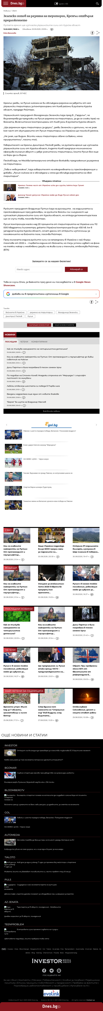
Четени (24, 341)
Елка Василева (9, 33)
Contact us (91, 1000)
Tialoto (10, 857)
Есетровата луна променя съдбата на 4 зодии (37, 929)
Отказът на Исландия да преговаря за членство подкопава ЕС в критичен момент (53, 751)
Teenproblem (14, 924)
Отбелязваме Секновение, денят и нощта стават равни (84, 710)
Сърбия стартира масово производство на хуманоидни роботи (45, 773)
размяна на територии (41, 312)
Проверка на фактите (85, 983)
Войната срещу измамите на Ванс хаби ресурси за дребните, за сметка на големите (41, 804)
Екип (14, 980)
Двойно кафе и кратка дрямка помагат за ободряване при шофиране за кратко (39, 894)
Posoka (56, 953)
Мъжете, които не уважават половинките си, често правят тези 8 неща (37, 872)
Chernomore (47, 953)
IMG (4, 949)
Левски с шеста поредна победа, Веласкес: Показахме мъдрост (49, 431)
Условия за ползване (73, 980)
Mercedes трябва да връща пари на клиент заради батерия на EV (45, 840)
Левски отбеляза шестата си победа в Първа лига (33, 386)
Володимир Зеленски (68, 312)
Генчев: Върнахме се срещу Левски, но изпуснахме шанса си (47, 473)
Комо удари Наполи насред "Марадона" (39, 445)
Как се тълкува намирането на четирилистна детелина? (37, 349)
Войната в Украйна (15, 312)
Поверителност (52, 980)
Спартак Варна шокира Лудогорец (37, 487)
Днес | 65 (63, 4)
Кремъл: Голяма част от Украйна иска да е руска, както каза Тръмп (51, 185)
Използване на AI (79, 985)
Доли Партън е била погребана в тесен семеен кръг (34, 367)
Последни (11, 341)
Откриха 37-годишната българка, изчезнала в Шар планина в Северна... (86, 549)
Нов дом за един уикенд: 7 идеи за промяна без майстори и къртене (46, 862)
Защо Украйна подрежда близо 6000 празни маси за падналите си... (51, 549)
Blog (33, 953)
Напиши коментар (39, 325)
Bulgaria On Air (35, 949)
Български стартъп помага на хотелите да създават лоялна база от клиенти (52, 795)
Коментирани (39, 341)
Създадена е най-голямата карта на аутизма (37, 885)
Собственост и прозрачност (55, 983)
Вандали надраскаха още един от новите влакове (33, 394)
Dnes (16, 949)
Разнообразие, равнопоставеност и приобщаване (41, 985)
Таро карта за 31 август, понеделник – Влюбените (39, 907)
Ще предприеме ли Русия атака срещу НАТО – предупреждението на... (51, 669)
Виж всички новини (51, 411)
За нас (6, 980)
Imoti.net (88, 949)
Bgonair (10, 767)
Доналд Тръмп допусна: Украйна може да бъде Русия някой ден (48, 195)
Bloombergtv (14, 790)
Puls (8, 879)
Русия (30, 316)
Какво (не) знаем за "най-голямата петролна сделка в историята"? (33, 760)
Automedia (12, 834)
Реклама (36, 980)
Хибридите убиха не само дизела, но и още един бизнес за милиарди (33, 849)
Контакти (24, 980)
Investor (11, 745)
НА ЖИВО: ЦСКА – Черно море (36, 459)
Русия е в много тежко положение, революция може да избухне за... (85, 587)
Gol (7, 812)
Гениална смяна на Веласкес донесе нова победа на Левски (47, 501)
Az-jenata (11, 902)
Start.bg (39, 953)
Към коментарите (64, 325)
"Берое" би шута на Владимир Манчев (26, 402)
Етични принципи (27, 983)
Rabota (95, 949)
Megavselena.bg (71, 953)
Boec (62, 953)
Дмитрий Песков (14, 316)
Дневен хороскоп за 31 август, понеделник (22, 916)
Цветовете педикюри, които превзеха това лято (26, 939)
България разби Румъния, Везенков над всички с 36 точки (29, 782)
